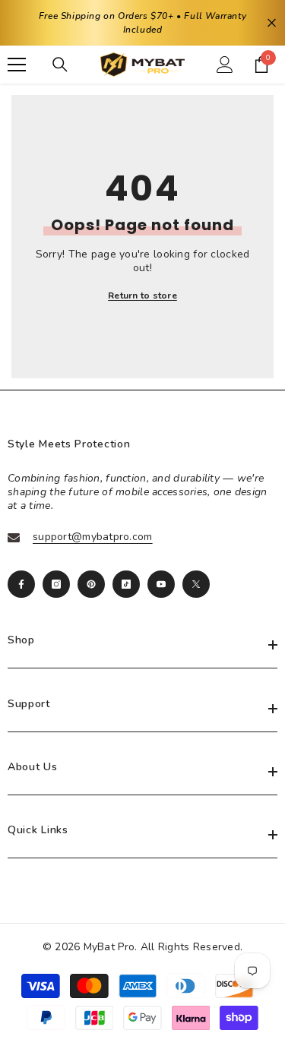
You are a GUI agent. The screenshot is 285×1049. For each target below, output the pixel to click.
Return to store (142, 295)
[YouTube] (161, 584)
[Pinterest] (91, 584)
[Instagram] (56, 584)
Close (271, 23)
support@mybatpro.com (93, 536)
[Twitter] (196, 584)
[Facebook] (21, 584)
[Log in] (225, 64)
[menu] (17, 64)
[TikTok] (126, 584)
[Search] (60, 64)
